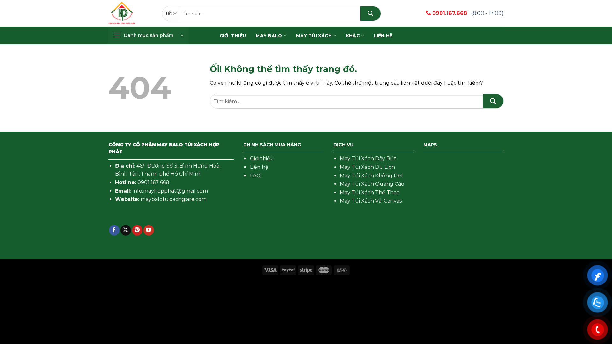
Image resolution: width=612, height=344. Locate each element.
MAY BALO (269, 36)
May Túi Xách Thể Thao (370, 193)
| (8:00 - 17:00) (468, 13)
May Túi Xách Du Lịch (367, 167)
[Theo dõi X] (125, 230)
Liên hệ (383, 35)
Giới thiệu (262, 158)
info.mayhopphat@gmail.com (170, 191)
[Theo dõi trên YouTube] (148, 230)
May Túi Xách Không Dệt (371, 176)
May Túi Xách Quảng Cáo (372, 184)
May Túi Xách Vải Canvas (371, 201)
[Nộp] (370, 13)
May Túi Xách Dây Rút (368, 158)
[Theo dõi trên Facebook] (114, 230)
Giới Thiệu (233, 35)
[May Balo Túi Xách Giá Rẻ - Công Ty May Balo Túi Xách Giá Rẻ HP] (121, 13)
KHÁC (353, 36)
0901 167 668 (153, 182)
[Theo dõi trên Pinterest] (137, 230)
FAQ (255, 176)
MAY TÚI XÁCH (314, 36)
